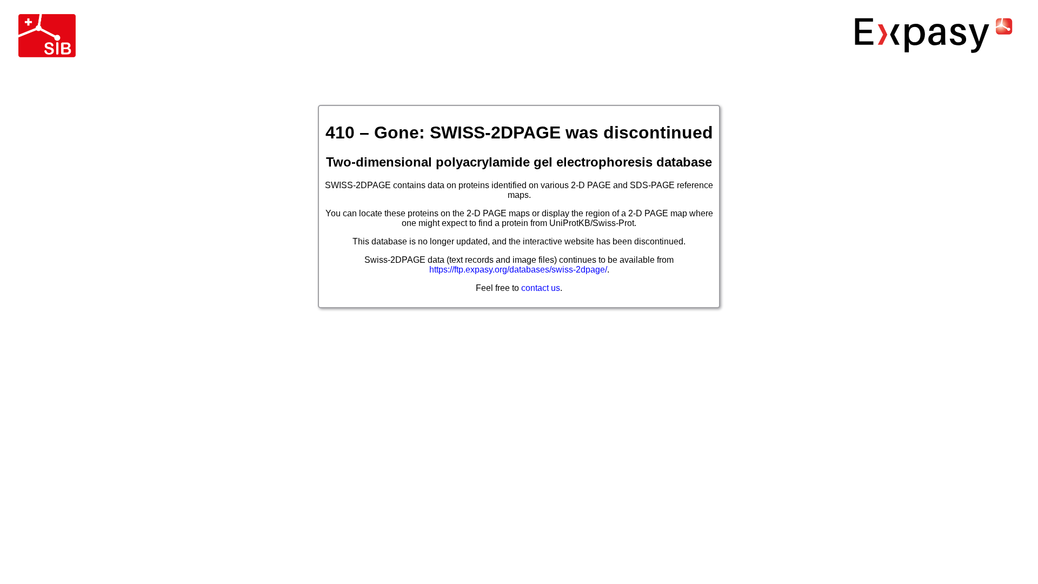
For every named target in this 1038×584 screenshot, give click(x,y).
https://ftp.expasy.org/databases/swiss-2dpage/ (518, 269)
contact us (540, 288)
